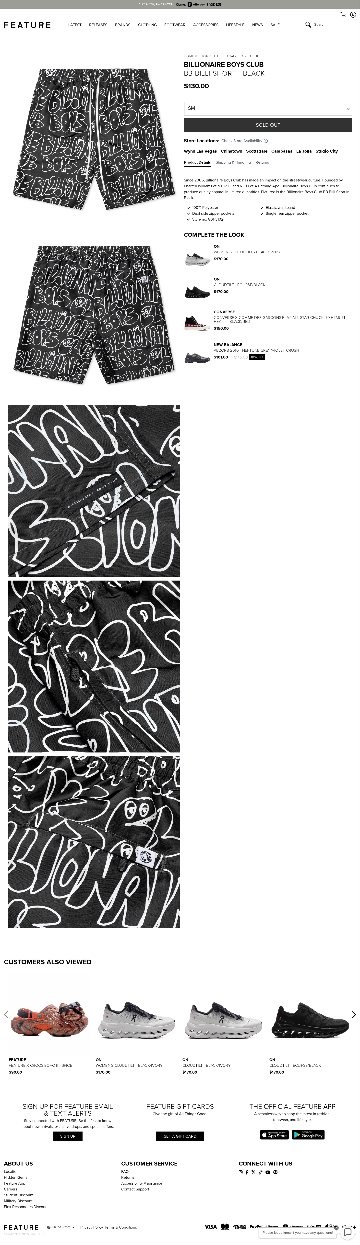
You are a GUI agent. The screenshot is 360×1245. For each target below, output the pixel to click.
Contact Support (135, 1189)
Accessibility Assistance (141, 1183)
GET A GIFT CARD (180, 1136)
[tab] (200, 163)
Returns (127, 1177)
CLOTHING (147, 24)
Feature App (14, 1183)
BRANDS (122, 24)
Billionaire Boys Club (238, 56)
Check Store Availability (241, 140)
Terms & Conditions (121, 1227)
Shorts (206, 56)
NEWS (257, 24)
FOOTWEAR (174, 24)
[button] (6, 1015)
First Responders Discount (26, 1206)
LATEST (75, 24)
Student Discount (19, 1195)
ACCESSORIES (205, 24)
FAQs (125, 1171)
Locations (12, 1171)
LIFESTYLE (235, 24)
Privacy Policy (91, 1227)
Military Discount (18, 1201)
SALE (275, 24)
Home (189, 56)
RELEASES (98, 24)
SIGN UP (67, 1136)
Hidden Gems (15, 1177)
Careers (10, 1189)
